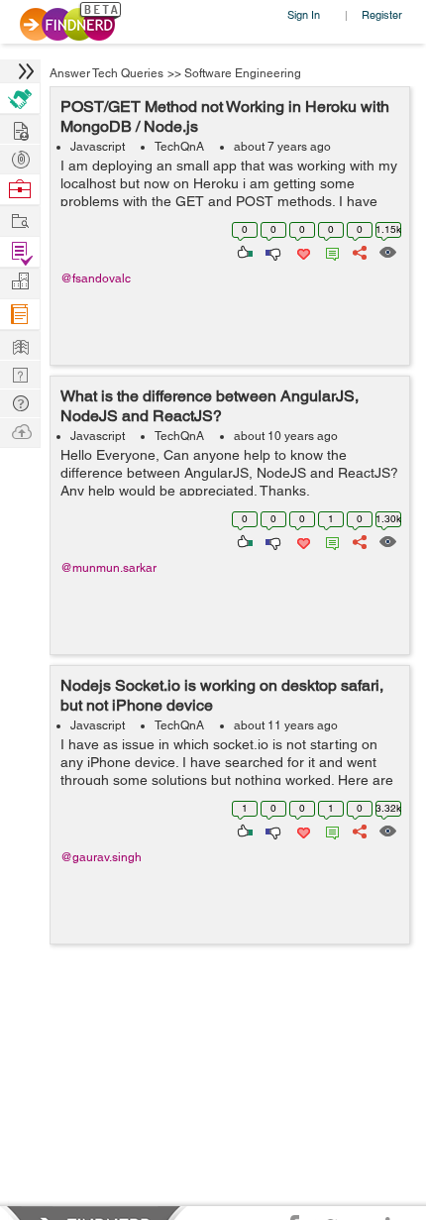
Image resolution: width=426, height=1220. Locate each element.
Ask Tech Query (20, 401)
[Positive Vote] (243, 251)
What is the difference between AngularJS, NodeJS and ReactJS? (209, 406)
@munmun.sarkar (108, 568)
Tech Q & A (20, 373)
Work (20, 189)
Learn (20, 314)
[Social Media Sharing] (358, 251)
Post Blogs (20, 430)
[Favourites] (301, 251)
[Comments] (329, 251)
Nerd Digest (20, 344)
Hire (20, 98)
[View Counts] (386, 251)
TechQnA (179, 147)
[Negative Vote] (272, 251)
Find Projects (20, 219)
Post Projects (20, 128)
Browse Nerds (20, 157)
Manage (20, 252)
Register (382, 14)
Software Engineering (242, 73)
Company (20, 282)
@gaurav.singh (101, 857)
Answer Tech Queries (106, 73)
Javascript (97, 147)
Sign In (303, 14)
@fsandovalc (95, 278)
